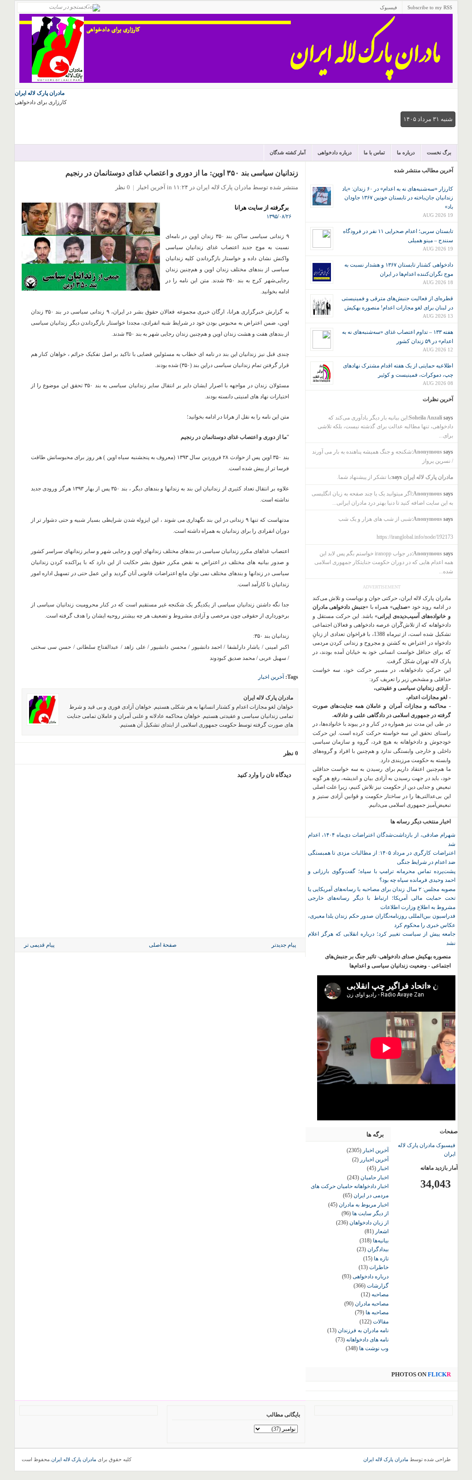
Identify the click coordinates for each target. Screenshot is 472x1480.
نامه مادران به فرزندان (363, 1330)
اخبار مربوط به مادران (364, 1204)
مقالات (381, 1321)
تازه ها (381, 1258)
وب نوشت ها (374, 1348)
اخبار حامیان (374, 1177)
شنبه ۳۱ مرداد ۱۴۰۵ (428, 119)
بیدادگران (378, 1249)
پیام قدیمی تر (39, 945)
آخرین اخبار (151, 187)
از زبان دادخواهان (369, 1222)
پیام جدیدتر (283, 945)
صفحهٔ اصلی (163, 945)
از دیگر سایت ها (370, 1213)
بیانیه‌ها (381, 1240)
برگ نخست (439, 152)
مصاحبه (380, 1294)
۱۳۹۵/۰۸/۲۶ (278, 216)
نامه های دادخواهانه (367, 1339)
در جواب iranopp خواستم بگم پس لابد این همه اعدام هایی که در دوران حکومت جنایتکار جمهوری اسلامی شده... (383, 562)
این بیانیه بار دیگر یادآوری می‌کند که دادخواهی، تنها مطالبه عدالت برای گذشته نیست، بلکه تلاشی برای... (385, 426)
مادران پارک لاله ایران (40, 93)
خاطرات (379, 1267)
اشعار (382, 1231)
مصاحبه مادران (372, 1303)
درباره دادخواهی (335, 152)
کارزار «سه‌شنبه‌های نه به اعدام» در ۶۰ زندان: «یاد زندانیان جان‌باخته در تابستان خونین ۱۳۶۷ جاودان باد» (397, 198)
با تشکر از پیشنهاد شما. (364, 477)
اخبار (383, 1168)
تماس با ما (374, 152)
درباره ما (406, 152)
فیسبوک (388, 7)
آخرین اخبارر (374, 1159)
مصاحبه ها (377, 1312)
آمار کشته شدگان (288, 152)
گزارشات (378, 1285)
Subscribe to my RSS (429, 7)
